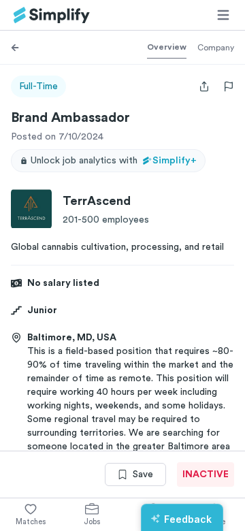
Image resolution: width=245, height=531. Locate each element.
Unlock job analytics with (114, 160)
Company (215, 48)
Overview (166, 47)
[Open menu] (223, 15)
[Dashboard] (52, 15)
